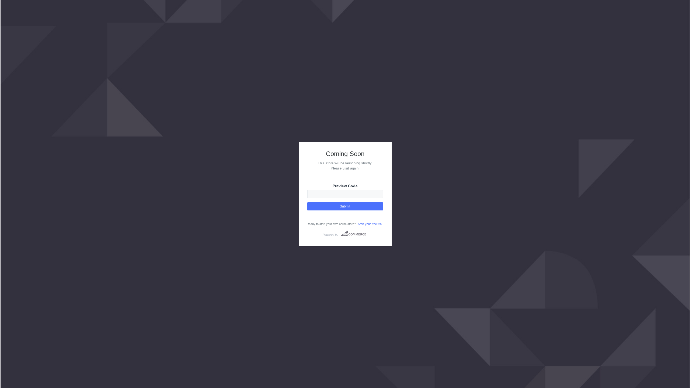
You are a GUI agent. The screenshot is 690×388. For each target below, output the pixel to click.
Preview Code (345, 186)
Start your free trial (370, 224)
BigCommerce (353, 233)
